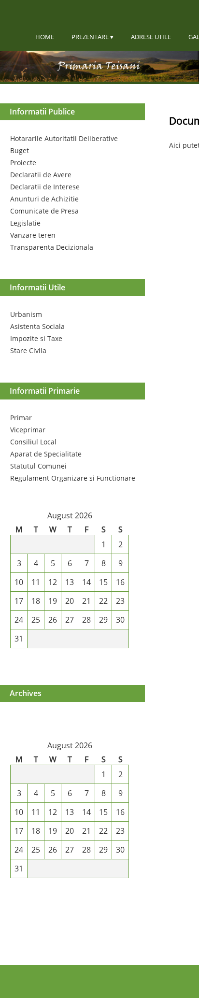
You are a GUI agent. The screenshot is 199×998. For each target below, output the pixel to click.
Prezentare (90, 36)
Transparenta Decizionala (51, 247)
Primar (21, 417)
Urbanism (26, 314)
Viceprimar (27, 429)
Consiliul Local (33, 441)
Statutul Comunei (38, 465)
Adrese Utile (151, 36)
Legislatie (25, 223)
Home (44, 36)
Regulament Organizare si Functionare (72, 478)
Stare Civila (28, 350)
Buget (19, 150)
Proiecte (23, 162)
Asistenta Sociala (37, 326)
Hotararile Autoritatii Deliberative (64, 138)
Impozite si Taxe (36, 338)
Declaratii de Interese (45, 186)
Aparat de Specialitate (46, 453)
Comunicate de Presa (44, 210)
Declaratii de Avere (40, 174)
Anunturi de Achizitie (44, 198)
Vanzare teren (33, 235)
